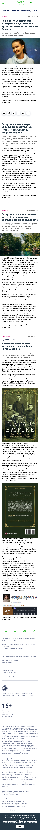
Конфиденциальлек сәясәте (28, 821)
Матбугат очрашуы (24, 11)
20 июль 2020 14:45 (32, 16)
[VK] (5, 631)
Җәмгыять (5, 120)
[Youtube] (25, 631)
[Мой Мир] (23, 113)
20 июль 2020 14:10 (32, 210)
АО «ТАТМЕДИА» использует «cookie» (13, 801)
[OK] (34, 631)
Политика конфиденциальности (11, 810)
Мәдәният (4, 16)
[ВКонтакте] (4, 113)
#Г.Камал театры (6, 107)
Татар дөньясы (6, 336)
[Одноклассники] (14, 113)
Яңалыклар (6, 11)
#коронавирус (6, 202)
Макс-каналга (31, 100)
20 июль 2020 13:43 (32, 336)
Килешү (20, 826)
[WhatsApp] (18, 113)
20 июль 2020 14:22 (32, 120)
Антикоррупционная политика (11, 798)
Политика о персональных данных (12, 794)
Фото (14, 11)
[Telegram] (9, 113)
